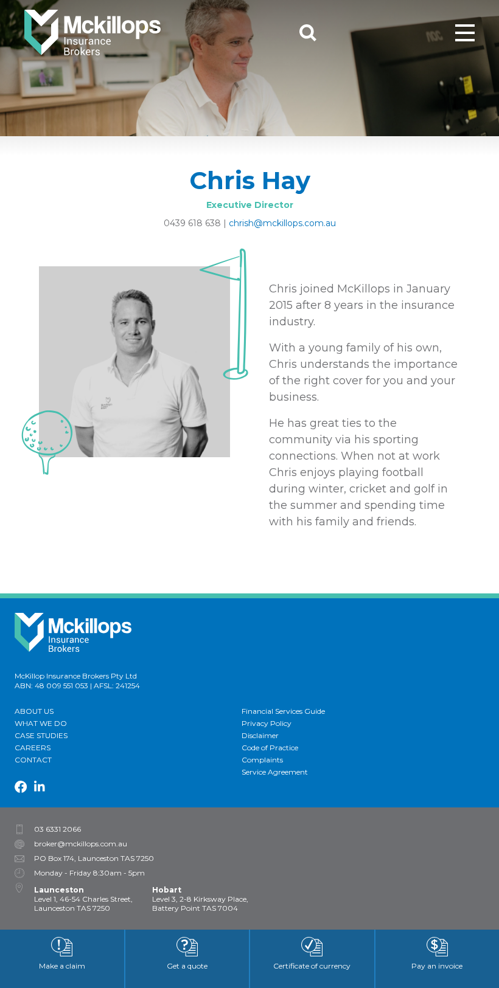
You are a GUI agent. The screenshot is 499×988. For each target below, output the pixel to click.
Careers (33, 747)
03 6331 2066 (57, 829)
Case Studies (41, 735)
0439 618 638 (192, 223)
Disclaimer (260, 735)
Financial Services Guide (283, 711)
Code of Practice (270, 747)
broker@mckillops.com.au (80, 844)
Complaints (262, 759)
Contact (33, 759)
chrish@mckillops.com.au (282, 223)
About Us (34, 711)
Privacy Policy (266, 723)
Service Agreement (275, 771)
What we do (41, 723)
